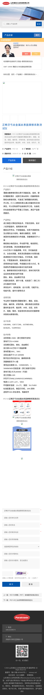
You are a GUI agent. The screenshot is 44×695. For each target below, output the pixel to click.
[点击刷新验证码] (20, 573)
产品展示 (19, 74)
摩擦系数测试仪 (29, 74)
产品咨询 (11, 160)
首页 (12, 74)
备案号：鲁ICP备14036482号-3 (15, 672)
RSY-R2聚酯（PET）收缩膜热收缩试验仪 (24, 595)
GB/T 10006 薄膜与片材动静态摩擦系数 (17, 67)
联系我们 (32, 160)
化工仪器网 (20, 675)
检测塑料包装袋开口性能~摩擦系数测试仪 (18, 61)
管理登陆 (30, 675)
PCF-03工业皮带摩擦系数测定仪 (21, 600)
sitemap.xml (33, 672)
